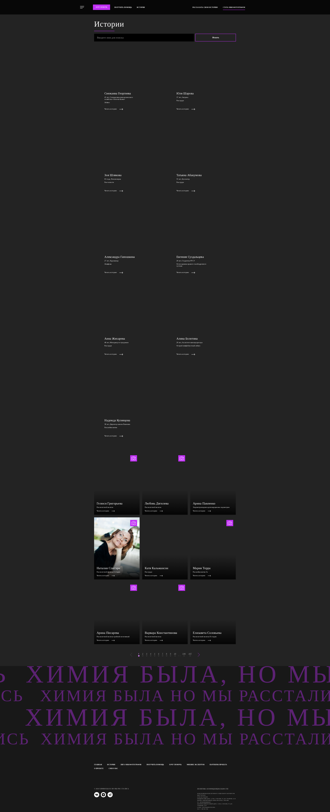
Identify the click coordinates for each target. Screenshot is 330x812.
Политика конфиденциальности (212, 789)
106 (184, 654)
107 (190, 654)
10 (175, 654)
